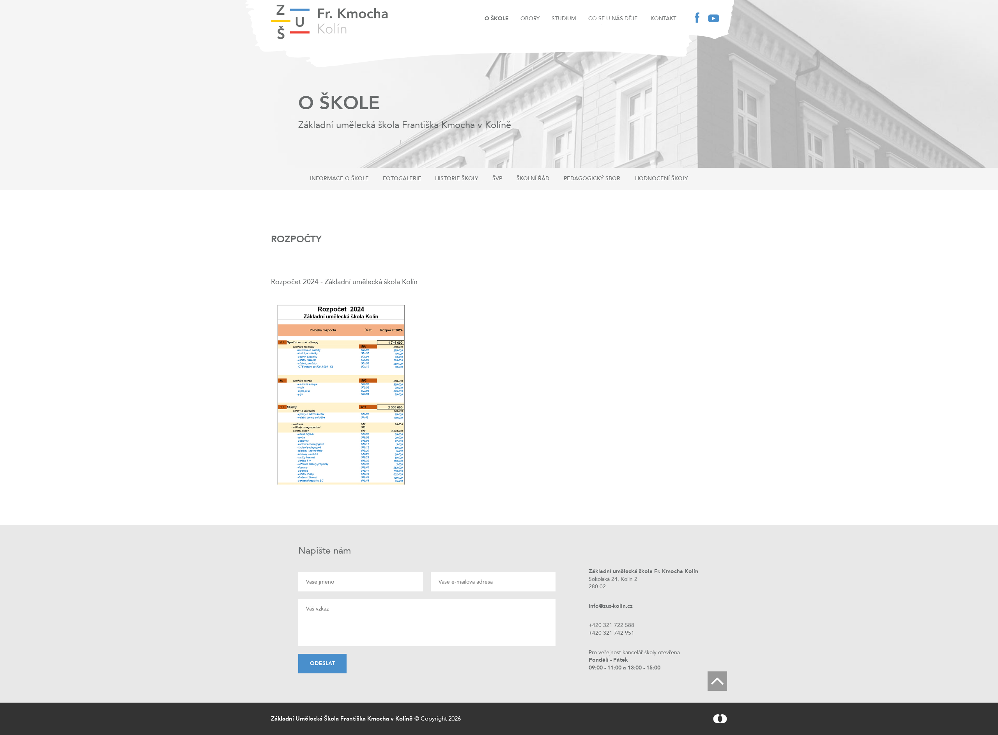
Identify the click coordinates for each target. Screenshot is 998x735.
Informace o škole (339, 178)
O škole (497, 18)
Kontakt (663, 18)
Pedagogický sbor (592, 178)
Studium (564, 18)
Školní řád (533, 178)
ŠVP (497, 178)
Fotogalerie (402, 178)
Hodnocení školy (661, 178)
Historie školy (456, 178)
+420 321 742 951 (611, 633)
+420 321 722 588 (611, 625)
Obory (530, 18)
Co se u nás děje (612, 18)
